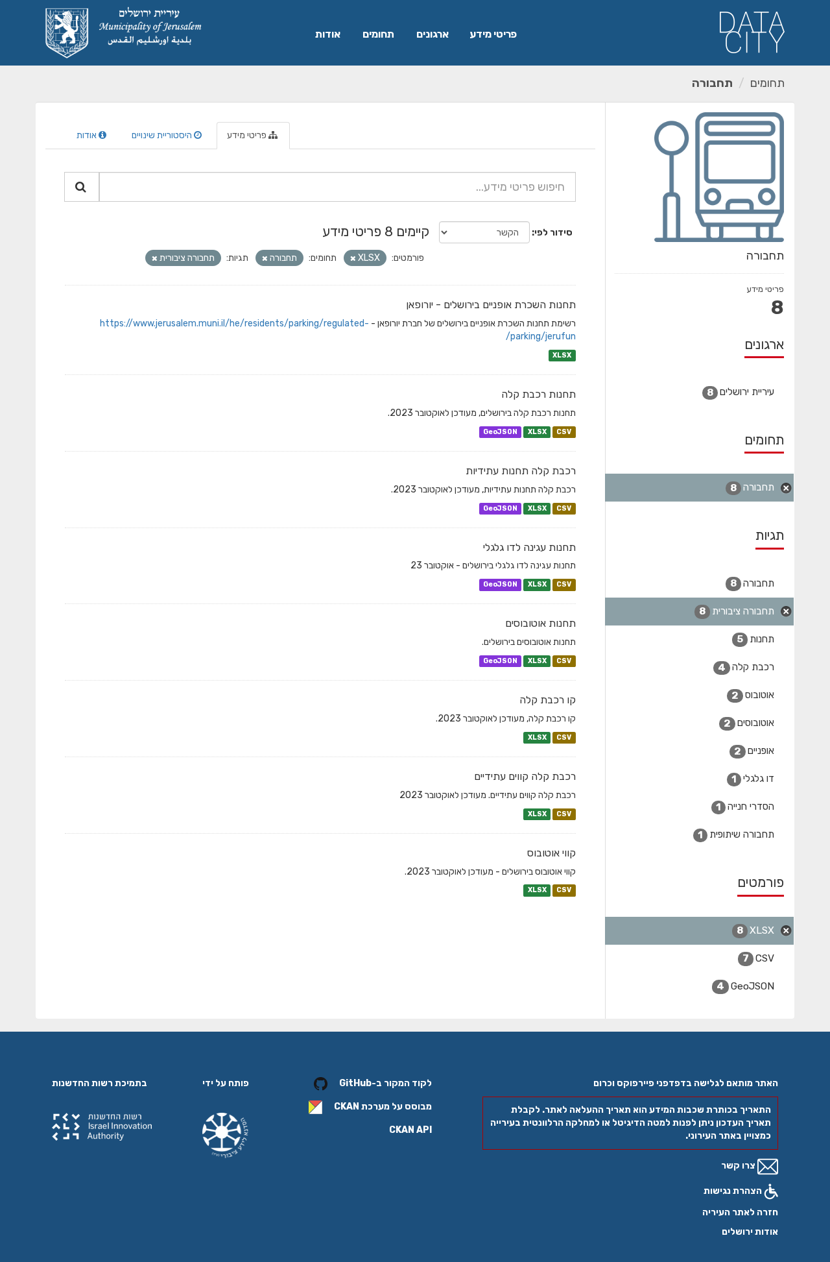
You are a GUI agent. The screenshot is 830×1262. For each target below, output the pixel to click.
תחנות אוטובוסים (540, 623)
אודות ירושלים (750, 1231)
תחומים (378, 34)
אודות (327, 34)
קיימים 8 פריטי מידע (375, 231)
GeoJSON (500, 432)
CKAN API (410, 1129)
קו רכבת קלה (547, 700)
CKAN (346, 1106)
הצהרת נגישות (734, 1190)
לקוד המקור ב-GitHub (385, 1083)
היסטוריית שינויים (163, 135)
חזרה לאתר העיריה (740, 1212)
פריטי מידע (493, 34)
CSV (563, 432)
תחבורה (712, 83)
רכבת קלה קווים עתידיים (525, 776)
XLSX (561, 355)
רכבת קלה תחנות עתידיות (521, 471)
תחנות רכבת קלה (538, 394)
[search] (81, 187)
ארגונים (432, 34)
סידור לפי (553, 232)
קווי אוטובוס (551, 853)
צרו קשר (739, 1165)
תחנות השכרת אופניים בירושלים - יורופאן (491, 304)
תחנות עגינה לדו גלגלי (529, 547)
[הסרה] (353, 258)
